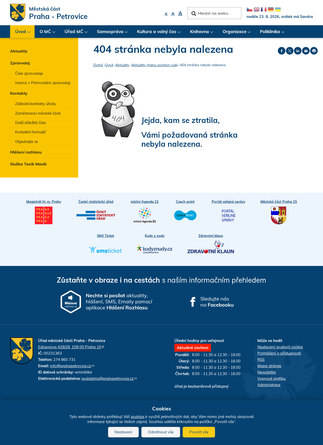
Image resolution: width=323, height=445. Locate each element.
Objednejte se (26, 141)
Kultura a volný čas (154, 33)
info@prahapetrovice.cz (72, 365)
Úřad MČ (71, 33)
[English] (257, 9)
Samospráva (107, 33)
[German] (271, 9)
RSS (260, 359)
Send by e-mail (306, 51)
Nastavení (123, 432)
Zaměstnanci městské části (38, 113)
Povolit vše (198, 432)
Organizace (232, 33)
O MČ (43, 33)
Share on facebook (281, 51)
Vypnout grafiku (271, 378)
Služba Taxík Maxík (28, 163)
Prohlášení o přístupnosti (279, 353)
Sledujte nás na (217, 302)
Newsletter (266, 372)
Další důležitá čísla (30, 122)
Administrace (268, 384)
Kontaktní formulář (30, 132)
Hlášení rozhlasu (26, 152)
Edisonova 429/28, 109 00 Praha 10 (71, 346)
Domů (98, 65)
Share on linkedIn (298, 51)
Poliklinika (267, 33)
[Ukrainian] (278, 9)
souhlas (137, 416)
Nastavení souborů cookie (280, 346)
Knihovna (197, 33)
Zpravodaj (20, 62)
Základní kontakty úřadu (35, 104)
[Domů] (17, 12)
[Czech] (250, 9)
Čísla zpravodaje (29, 73)
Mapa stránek (269, 365)
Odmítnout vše (161, 432)
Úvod (18, 33)
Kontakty (19, 93)
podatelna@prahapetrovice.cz (109, 378)
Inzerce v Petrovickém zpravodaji (42, 83)
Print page (314, 51)
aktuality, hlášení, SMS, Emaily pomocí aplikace (119, 301)
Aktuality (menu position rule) (154, 65)
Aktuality (19, 51)
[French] (264, 9)
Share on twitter (289, 51)
